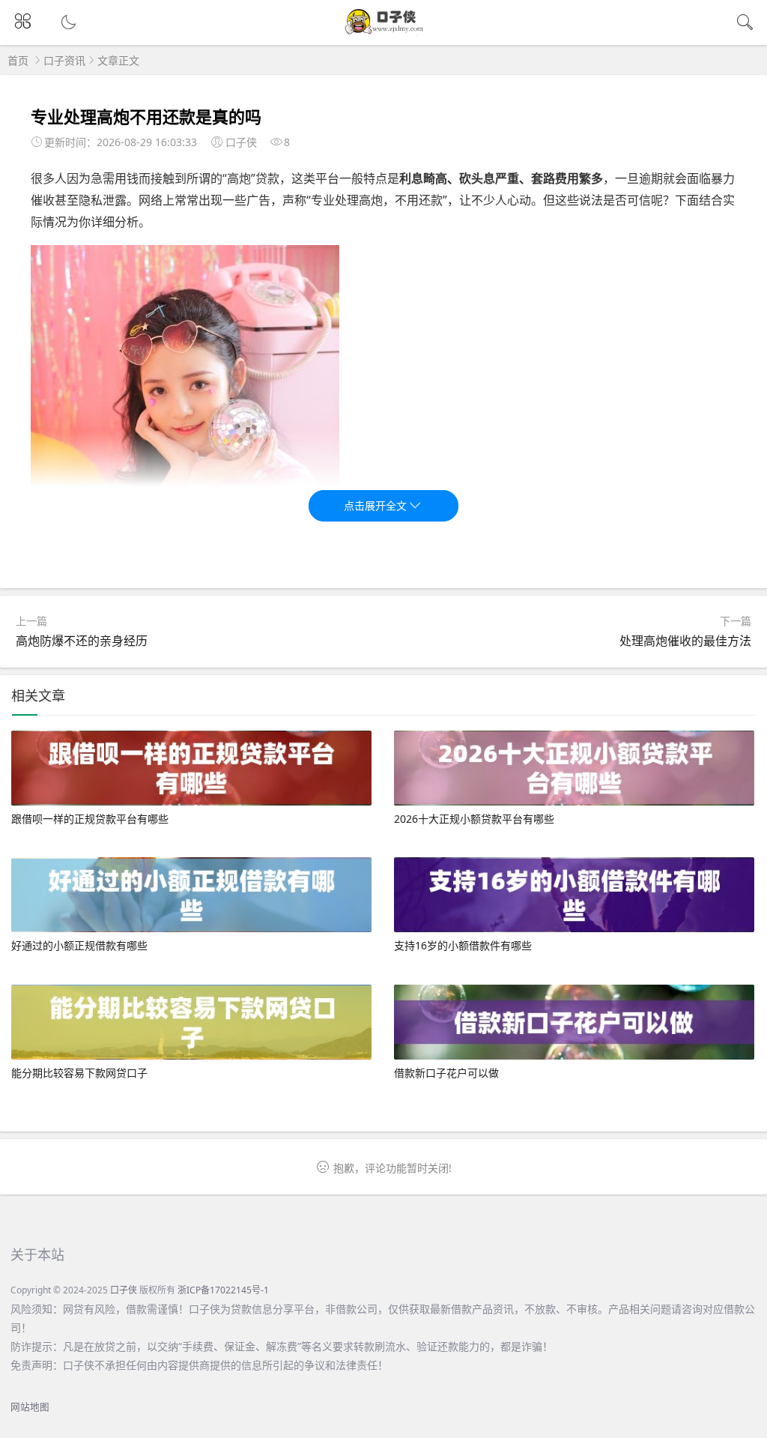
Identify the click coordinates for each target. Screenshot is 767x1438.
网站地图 (29, 1407)
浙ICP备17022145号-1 (223, 1290)
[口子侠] (384, 32)
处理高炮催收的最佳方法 (685, 640)
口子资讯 (64, 60)
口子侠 (123, 1290)
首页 (17, 60)
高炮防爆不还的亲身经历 (82, 640)
